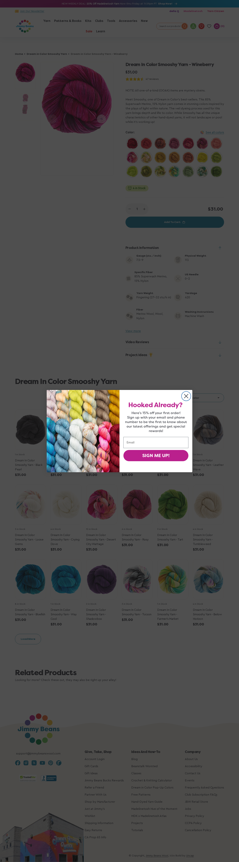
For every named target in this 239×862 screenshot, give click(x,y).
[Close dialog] (186, 396)
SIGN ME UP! (156, 456)
